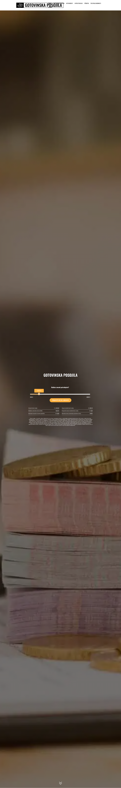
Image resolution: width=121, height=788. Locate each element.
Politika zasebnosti (96, 3)
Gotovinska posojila (58, 3)
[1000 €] (39, 394)
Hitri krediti (69, 3)
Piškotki (86, 3)
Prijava (50, 7)
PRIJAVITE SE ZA (60, 400)
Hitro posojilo (79, 3)
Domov (50, 3)
